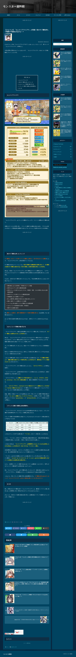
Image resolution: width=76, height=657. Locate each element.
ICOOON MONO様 (63, 206)
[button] (71, 44)
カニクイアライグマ (23, 80)
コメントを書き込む (26, 643)
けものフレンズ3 (62, 146)
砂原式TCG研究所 (59, 182)
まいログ (57, 186)
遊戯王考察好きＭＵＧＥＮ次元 (61, 194)
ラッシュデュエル (62, 151)
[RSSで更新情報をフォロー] (43, 534)
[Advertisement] (27, 23)
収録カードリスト (62, 154)
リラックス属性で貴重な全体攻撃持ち (27, 86)
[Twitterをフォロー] (21, 534)
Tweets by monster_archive (60, 167)
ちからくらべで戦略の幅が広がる (26, 84)
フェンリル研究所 (58, 195)
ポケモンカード (62, 149)
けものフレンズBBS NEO (60, 200)
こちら (65, 176)
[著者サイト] (10, 534)
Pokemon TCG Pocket (62, 144)
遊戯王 (62, 156)
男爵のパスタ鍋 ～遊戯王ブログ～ (62, 192)
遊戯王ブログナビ (58, 184)
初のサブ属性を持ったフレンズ (26, 82)
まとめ (20, 88)
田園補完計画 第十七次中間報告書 (62, 190)
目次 (25, 77)
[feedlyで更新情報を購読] (32, 534)
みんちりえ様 (63, 205)
